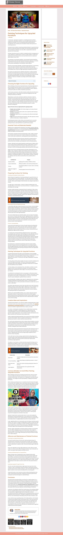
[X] (22, 516)
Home (9, 30)
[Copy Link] (27, 516)
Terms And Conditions (37, 533)
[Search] (54, 74)
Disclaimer (43, 533)
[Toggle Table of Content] (34, 81)
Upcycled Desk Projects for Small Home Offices (16, 528)
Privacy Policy (31, 533)
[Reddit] (26, 516)
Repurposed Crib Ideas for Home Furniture (16, 527)
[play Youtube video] (23, 397)
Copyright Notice (26, 533)
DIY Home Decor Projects (16, 30)
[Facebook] (19, 516)
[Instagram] (24, 516)
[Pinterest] (21, 516)
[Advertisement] (41, 2)
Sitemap (46, 533)
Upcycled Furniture (25, 30)
